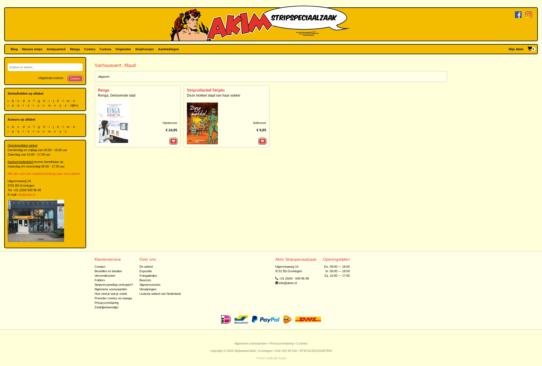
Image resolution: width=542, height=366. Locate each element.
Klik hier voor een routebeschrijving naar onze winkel (44, 173)
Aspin (282, 358)
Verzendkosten (105, 275)
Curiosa (105, 49)
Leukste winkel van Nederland (160, 293)
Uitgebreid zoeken (50, 78)
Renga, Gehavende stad (117, 95)
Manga (75, 49)
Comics (89, 49)
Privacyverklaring (107, 302)
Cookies (302, 343)
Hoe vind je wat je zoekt (111, 293)
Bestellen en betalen (108, 271)
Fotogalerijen (148, 275)
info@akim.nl (26, 194)
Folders (100, 280)
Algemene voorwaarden (111, 289)
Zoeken (75, 78)
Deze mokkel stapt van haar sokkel (213, 95)
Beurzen (145, 280)
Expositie (145, 271)
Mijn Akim (516, 49)
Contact (100, 266)
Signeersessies (150, 284)
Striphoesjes (144, 49)
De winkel (146, 266)
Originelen (123, 49)
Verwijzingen (147, 289)
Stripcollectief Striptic (206, 90)
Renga (103, 90)
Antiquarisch (56, 49)
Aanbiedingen (168, 49)
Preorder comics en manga (113, 298)
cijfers (74, 105)
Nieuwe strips (32, 49)
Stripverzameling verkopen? (114, 284)
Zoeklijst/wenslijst (106, 307)
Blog (14, 49)
